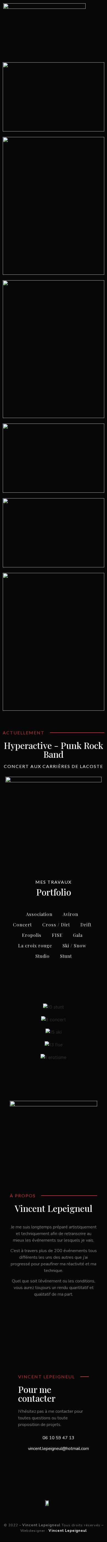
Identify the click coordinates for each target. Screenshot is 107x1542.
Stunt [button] (66, 956)
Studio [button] (42, 956)
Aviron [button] (70, 914)
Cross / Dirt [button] (56, 925)
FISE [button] (57, 935)
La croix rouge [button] (35, 945)
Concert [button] (22, 925)
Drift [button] (85, 925)
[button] (100, 43)
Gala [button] (78, 935)
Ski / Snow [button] (74, 945)
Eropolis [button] (31, 935)
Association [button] (39, 914)
